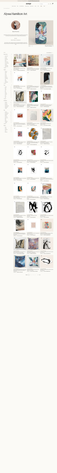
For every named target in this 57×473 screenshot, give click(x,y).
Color (4, 85)
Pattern (5, 125)
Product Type (5, 54)
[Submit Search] (40, 4)
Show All (5, 67)
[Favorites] (50, 4)
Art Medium (5, 100)
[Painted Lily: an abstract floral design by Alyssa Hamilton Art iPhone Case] (40, 32)
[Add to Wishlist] (14, 54)
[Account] (49, 4)
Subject (5, 69)
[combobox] (43, 4)
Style (4, 110)
